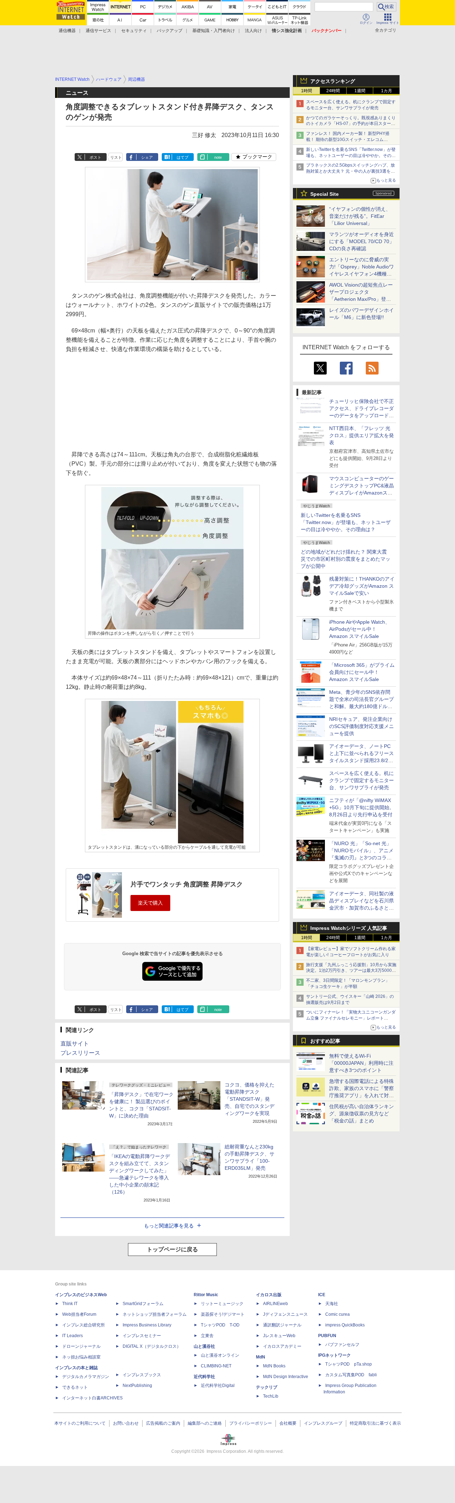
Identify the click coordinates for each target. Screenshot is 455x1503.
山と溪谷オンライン (220, 1355)
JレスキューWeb (279, 1335)
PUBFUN (327, 1335)
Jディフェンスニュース (285, 1314)
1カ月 (386, 90)
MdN (260, 1357)
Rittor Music (206, 1294)
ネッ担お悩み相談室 (81, 1357)
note (218, 157)
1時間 (306, 90)
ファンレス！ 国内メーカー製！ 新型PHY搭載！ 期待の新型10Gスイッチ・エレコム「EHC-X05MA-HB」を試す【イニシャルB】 (349, 139)
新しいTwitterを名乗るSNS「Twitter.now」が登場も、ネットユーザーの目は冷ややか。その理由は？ (346, 522)
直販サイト (74, 1044)
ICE (321, 1294)
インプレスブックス (142, 1374)
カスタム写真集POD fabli (351, 1374)
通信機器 (67, 30)
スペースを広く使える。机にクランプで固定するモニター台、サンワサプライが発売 (361, 780)
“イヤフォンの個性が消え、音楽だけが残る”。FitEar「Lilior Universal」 (360, 216)
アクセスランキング (332, 81)
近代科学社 (204, 1376)
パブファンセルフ (342, 1344)
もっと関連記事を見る (169, 1226)
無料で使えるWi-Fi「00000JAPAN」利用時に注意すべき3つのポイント (361, 1063)
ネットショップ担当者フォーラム (155, 1314)
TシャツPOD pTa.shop (348, 1364)
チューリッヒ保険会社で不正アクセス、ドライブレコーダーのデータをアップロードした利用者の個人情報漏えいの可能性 (361, 415)
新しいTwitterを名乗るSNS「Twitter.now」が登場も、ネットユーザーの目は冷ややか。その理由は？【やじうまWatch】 (351, 155)
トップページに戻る (172, 1249)
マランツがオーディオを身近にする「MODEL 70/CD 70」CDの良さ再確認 (361, 241)
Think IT (69, 1303)
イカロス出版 (269, 1294)
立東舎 (207, 1335)
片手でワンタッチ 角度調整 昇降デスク (186, 884)
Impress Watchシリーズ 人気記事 (348, 928)
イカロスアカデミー (282, 1346)
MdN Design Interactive (285, 1376)
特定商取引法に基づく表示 (375, 1423)
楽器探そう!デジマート (223, 1314)
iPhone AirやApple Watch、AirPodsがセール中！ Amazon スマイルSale (359, 629)
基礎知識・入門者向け (213, 30)
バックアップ (169, 30)
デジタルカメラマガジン (85, 1376)
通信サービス (98, 30)
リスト (116, 157)
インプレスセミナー (142, 1335)
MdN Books (274, 1365)
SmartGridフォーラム (143, 1303)
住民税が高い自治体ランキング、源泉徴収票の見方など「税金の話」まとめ (361, 1114)
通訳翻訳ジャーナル (282, 1325)
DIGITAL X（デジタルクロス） (152, 1346)
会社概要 (287, 1423)
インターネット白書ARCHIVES (92, 1397)
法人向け (253, 30)
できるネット (75, 1387)
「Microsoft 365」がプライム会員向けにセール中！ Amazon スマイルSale (362, 672)
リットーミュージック (222, 1303)
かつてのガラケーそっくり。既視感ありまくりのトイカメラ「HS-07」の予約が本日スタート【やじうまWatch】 (351, 123)
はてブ (182, 157)
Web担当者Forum (79, 1314)
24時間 (333, 90)
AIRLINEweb (275, 1303)
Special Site (324, 194)
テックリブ (266, 1387)
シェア (147, 157)
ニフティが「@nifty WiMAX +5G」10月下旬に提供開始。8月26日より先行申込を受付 (361, 807)
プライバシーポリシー (250, 1423)
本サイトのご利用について (80, 1423)
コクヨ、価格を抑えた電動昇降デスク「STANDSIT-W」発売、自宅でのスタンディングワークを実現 (249, 1099)
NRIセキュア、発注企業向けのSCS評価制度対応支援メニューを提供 (361, 726)
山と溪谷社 (204, 1346)
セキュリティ (134, 30)
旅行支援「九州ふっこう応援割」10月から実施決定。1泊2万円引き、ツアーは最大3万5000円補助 (351, 970)
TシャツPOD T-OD (220, 1325)
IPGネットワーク (334, 1355)
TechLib (270, 1396)
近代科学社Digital (218, 1385)
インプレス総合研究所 (83, 1325)
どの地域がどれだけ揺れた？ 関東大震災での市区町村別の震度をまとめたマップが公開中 (345, 559)
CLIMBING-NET (216, 1365)
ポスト (95, 157)
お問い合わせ (126, 1423)
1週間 (359, 90)
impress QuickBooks (345, 1325)
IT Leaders (72, 1335)
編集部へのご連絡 (205, 1423)
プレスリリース (80, 1053)
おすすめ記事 (325, 1041)
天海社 (331, 1303)
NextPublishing (137, 1385)
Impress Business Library (147, 1325)
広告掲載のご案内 (163, 1423)
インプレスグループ (323, 1423)
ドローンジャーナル (81, 1346)
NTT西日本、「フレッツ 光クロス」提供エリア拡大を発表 (361, 435)
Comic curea (337, 1314)
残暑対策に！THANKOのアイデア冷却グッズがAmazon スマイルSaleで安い (362, 586)
